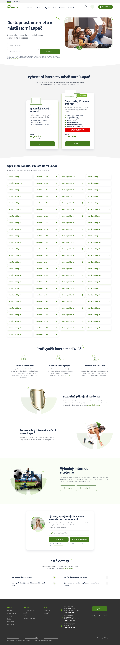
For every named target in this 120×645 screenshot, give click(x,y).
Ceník (24, 615)
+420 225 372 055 (69, 627)
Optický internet (11, 613)
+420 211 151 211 (68, 568)
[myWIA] (99, 608)
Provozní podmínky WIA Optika (43, 640)
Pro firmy (9, 624)
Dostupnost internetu (29, 618)
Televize (38, 8)
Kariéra (46, 610)
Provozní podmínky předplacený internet (18, 640)
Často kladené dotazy (29, 610)
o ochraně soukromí (15, 58)
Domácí (9, 1)
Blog (45, 613)
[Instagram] (105, 615)
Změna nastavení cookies (51, 638)
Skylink (47, 8)
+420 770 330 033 (69, 620)
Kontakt (71, 8)
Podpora (62, 8)
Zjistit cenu (49, 52)
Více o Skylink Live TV (86, 488)
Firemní (16, 1)
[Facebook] (99, 615)
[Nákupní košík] (92, 7)
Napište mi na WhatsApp (79, 539)
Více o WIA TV (68, 488)
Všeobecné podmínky (13, 638)
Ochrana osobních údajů (31, 638)
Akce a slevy (10, 621)
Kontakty (25, 613)
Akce (54, 8)
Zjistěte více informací (93, 405)
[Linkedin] (94, 615)
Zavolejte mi (59, 539)
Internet (29, 8)
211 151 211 (67, 375)
